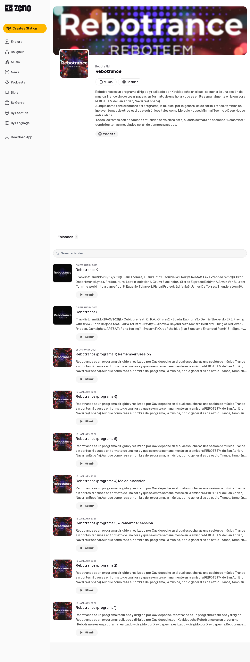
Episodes (67, 237)
